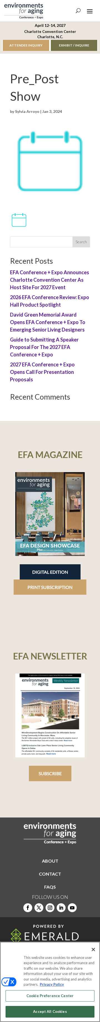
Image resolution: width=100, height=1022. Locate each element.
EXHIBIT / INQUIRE (74, 45)
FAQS (50, 886)
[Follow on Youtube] (72, 907)
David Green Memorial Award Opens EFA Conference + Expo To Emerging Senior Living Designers (47, 322)
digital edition (50, 572)
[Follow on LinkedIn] (61, 907)
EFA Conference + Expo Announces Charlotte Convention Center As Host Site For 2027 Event (49, 279)
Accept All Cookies (50, 1011)
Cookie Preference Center (50, 995)
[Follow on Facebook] (27, 907)
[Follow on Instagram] (50, 907)
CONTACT (50, 873)
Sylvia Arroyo (27, 111)
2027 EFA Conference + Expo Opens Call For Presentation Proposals (42, 371)
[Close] (93, 949)
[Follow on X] (38, 907)
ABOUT (50, 860)
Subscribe (50, 773)
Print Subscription (50, 587)
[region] (50, 982)
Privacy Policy (52, 984)
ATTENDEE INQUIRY (25, 45)
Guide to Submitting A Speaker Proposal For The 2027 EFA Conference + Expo (44, 347)
